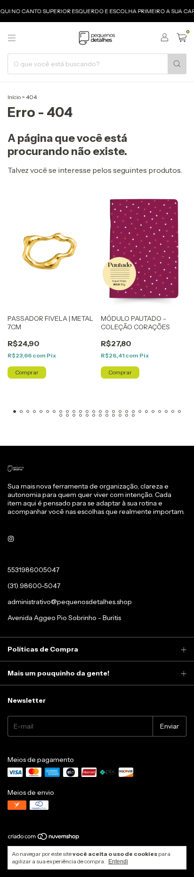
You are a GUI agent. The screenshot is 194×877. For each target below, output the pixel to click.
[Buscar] (177, 64)
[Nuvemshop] (44, 838)
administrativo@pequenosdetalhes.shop (70, 602)
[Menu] (12, 38)
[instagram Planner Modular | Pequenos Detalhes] (11, 539)
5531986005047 (33, 570)
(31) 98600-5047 (34, 586)
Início (14, 97)
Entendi (118, 861)
